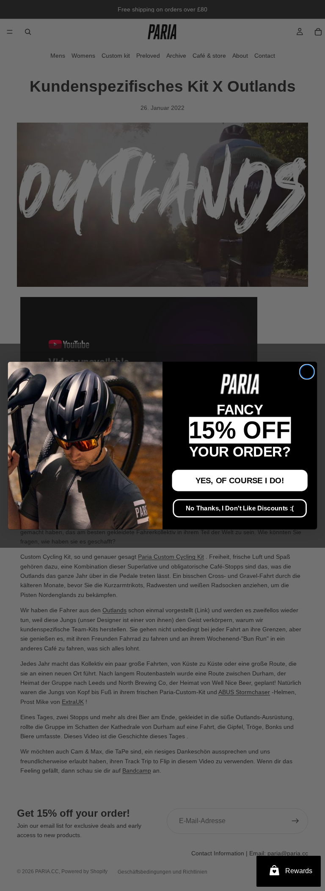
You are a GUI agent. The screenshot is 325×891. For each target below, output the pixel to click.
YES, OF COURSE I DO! (240, 480)
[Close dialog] (307, 372)
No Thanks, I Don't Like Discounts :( (240, 508)
